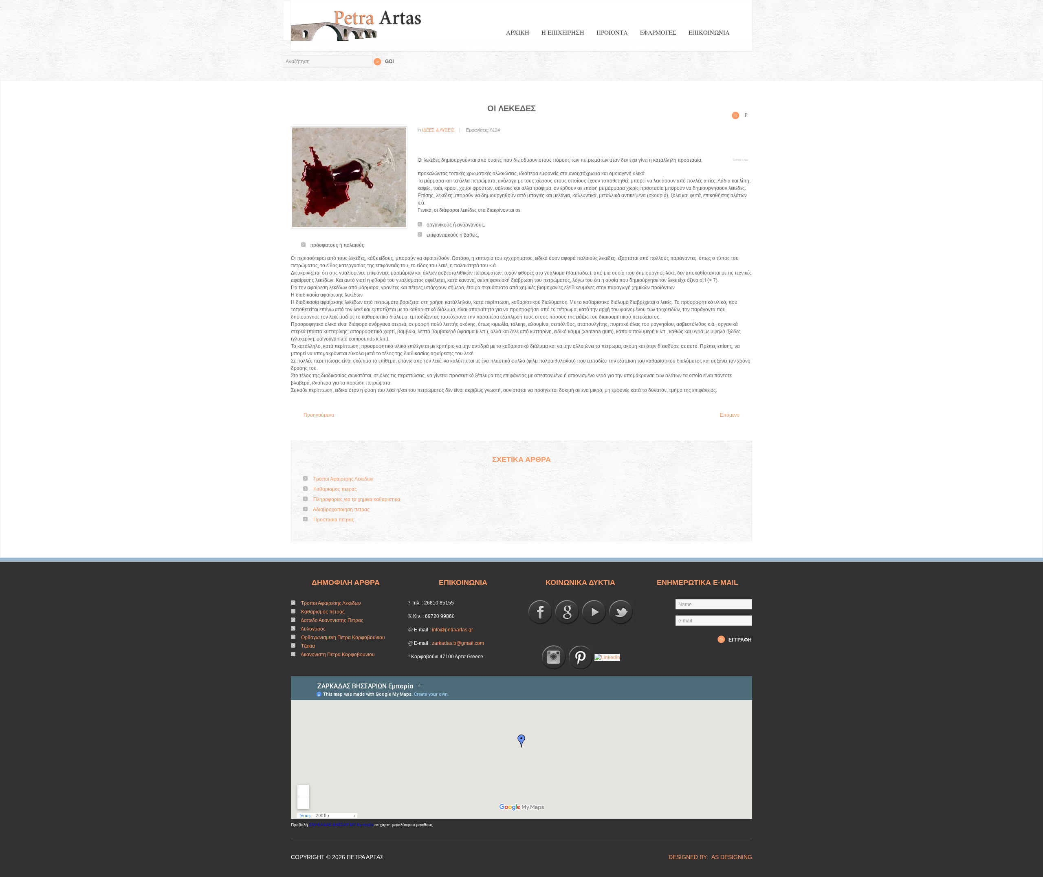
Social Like (740, 159)
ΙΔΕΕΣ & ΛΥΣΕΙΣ (438, 129)
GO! (389, 61)
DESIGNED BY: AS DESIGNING (707, 857)
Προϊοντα (612, 32)
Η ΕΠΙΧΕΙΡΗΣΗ (562, 32)
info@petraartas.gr (452, 630)
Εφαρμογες (658, 32)
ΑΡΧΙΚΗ (517, 32)
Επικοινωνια (709, 32)
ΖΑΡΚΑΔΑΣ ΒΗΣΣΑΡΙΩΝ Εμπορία (341, 824)
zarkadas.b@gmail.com (458, 643)
